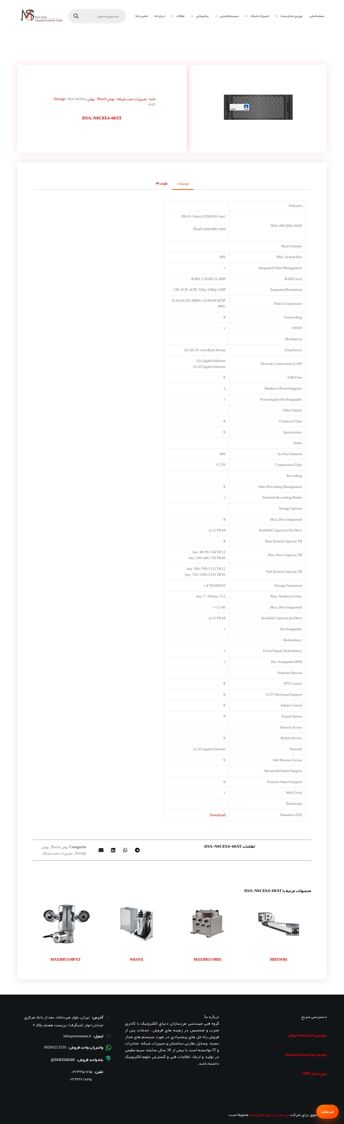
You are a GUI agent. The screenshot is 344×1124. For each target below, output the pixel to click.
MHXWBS (278, 959)
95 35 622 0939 (55, 1047)
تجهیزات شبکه (259, 16)
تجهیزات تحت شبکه (132, 99)
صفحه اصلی (316, 16)
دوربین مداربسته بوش (307, 1035)
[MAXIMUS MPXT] (65, 923)
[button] (137, 850)
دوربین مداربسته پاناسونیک (305, 1054)
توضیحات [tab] (183, 183)
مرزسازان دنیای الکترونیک (269, 1114)
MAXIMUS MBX (207, 959)
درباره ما (160, 16)
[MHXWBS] (278, 923)
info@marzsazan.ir (77, 1036)
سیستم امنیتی (229, 16)
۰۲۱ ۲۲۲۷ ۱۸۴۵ (81, 1079)
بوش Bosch (105, 99)
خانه (152, 99)
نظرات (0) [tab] (161, 183)
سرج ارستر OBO (314, 1073)
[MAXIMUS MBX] (207, 923)
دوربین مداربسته (292, 16)
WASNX (136, 959)
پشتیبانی (202, 16)
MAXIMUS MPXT (66, 959)
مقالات (180, 16)
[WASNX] (136, 923)
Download (217, 815)
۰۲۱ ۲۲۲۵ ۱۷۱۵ (81, 1071)
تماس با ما (141, 16)
